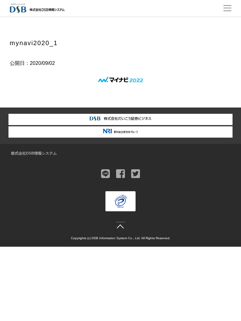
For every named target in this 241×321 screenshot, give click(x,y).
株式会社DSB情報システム (34, 153)
